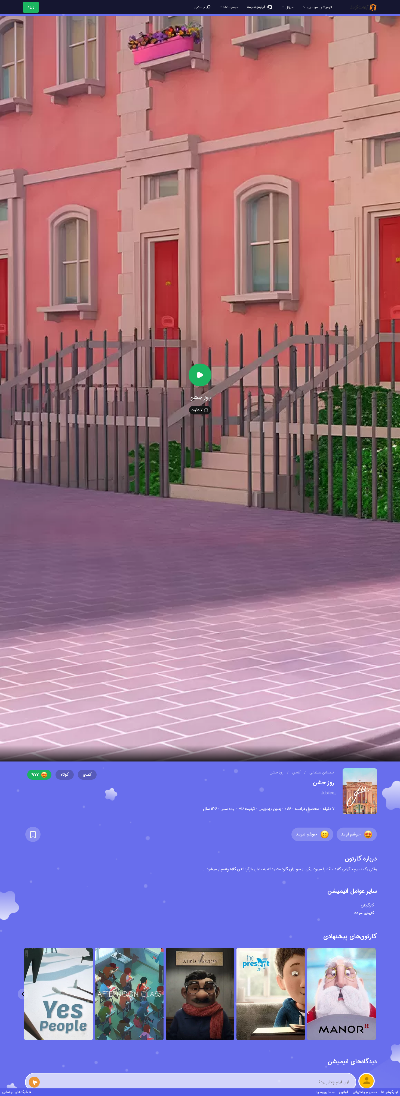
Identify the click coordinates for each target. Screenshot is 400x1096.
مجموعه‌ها (230, 7)
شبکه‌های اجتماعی (15, 1092)
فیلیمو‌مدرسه (256, 7)
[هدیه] (270, 995)
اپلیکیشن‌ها (389, 1092)
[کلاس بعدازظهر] (129, 995)
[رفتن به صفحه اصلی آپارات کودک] (363, 7)
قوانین (343, 1092)
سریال (289, 7)
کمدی (296, 772)
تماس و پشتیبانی (365, 1092)
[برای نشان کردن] (33, 834)
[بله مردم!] (58, 995)
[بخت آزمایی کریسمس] (200, 995)
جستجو (200, 7)
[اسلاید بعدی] (23, 994)
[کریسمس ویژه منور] (341, 995)
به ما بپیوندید (325, 1092)
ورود (30, 7)
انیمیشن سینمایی (319, 7)
